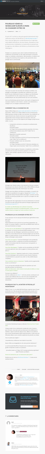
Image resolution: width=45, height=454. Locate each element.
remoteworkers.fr (30, 385)
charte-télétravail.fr (22, 385)
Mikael (12, 442)
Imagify (27, 379)
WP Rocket (22, 379)
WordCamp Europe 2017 (11, 204)
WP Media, (25, 377)
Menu (42, 1)
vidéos (18, 275)
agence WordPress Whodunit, (29, 376)
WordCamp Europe (31, 38)
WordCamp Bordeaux (22, 357)
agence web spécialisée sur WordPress (27, 111)
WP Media (32, 193)
